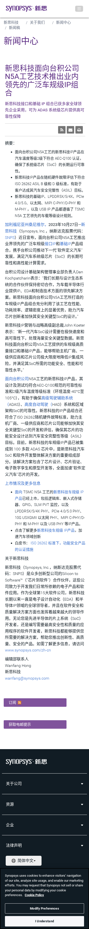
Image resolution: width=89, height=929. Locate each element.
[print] (79, 130)
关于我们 (37, 22)
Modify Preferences (44, 908)
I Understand (44, 921)
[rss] (62, 130)
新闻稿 (14, 27)
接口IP (50, 243)
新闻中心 (63, 22)
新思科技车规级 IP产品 (56, 530)
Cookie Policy (34, 895)
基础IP (65, 243)
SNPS (10, 237)
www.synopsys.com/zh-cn (28, 650)
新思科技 (11, 22)
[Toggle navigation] (79, 9)
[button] (35, 702)
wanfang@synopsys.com (27, 678)
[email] (70, 130)
